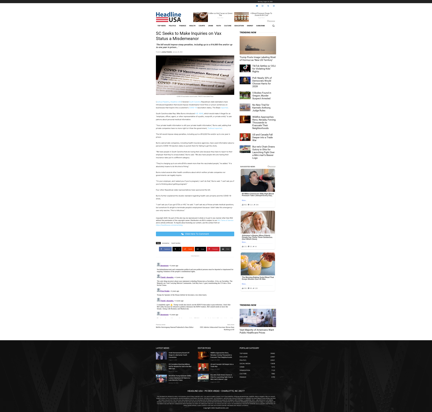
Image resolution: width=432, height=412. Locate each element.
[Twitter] (268, 6)
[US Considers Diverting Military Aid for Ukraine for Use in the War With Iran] (161, 367)
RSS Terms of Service (225, 220)
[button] (273, 25)
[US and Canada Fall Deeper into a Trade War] (245, 137)
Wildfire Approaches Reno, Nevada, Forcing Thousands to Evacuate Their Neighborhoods (264, 123)
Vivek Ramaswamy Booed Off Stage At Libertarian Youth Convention (179, 355)
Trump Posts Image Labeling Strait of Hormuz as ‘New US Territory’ (258, 58)
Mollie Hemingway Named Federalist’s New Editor (175, 327)
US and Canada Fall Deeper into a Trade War (262, 137)
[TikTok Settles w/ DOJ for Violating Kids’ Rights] (245, 68)
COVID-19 (193, 108)
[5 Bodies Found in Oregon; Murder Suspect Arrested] (245, 95)
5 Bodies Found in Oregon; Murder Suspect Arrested (261, 95)
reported (224, 108)
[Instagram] (274, 6)
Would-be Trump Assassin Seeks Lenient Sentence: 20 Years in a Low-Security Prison (180, 378)
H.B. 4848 (199, 113)
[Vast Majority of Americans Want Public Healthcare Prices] (258, 318)
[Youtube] (257, 6)
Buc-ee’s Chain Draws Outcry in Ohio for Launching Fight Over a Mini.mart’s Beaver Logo (263, 152)
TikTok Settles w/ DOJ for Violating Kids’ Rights (264, 69)
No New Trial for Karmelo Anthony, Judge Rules (261, 108)
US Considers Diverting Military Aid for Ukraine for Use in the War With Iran (180, 366)
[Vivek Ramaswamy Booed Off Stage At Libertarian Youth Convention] (161, 355)
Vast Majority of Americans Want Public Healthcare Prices (257, 331)
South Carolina (195, 102)
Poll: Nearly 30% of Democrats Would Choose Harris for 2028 (262, 82)
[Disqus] (195, 290)
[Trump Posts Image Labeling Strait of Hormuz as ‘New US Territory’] (258, 45)
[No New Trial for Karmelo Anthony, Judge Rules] (245, 107)
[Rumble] (262, 6)
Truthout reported (215, 128)
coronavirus (165, 243)
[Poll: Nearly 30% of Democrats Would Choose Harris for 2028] (245, 80)
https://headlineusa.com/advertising (169, 225)
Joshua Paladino (167, 52)
